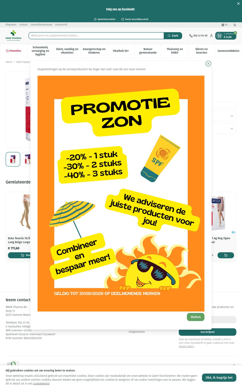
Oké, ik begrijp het (219, 378)
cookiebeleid (41, 383)
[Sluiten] (208, 63)
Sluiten (196, 317)
